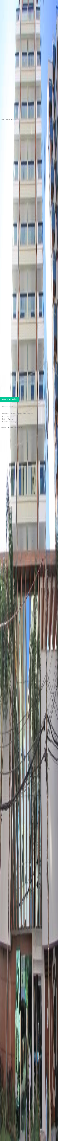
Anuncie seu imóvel (9, 399)
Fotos (2, 119)
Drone (8, 119)
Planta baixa (15, 119)
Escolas (3, 427)
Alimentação (18, 427)
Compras (10, 427)
